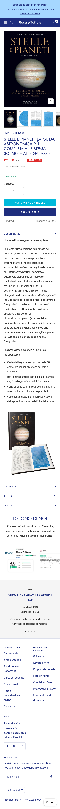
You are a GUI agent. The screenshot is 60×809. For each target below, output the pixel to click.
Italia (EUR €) (13, 789)
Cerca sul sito (11, 653)
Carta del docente (14, 677)
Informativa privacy (44, 688)
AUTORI (8, 495)
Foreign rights (41, 675)
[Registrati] (51, 776)
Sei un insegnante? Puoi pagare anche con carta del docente (30, 11)
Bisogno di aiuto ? (46, 220)
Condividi (9, 220)
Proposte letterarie (44, 669)
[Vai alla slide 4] (34, 631)
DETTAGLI (10, 486)
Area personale (12, 659)
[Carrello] (54, 22)
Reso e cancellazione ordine (12, 695)
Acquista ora (30, 211)
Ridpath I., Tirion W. (14, 133)
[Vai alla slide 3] (31, 631)
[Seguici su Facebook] (7, 746)
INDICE (8, 505)
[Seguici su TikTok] (21, 746)
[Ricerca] (11, 22)
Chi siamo (38, 656)
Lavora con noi (41, 662)
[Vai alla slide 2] (28, 631)
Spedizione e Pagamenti (11, 668)
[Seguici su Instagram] (14, 746)
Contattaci (10, 706)
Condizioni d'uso (42, 682)
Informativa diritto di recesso (43, 697)
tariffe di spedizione (23, 623)
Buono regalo (11, 684)
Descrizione (12, 233)
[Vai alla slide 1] (25, 631)
